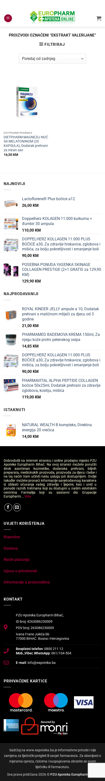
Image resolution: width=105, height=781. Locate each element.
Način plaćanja (17, 559)
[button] (8, 18)
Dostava (11, 548)
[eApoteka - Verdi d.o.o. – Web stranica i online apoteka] (52, 18)
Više (27, 496)
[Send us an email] (17, 507)
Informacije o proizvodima (27, 582)
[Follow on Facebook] (8, 507)
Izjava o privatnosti (20, 571)
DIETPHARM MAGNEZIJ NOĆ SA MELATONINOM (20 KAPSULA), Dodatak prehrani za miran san (26, 143)
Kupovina (12, 537)
